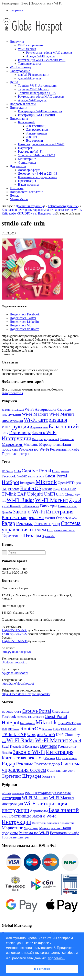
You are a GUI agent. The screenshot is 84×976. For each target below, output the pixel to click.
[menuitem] (46, 53)
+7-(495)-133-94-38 (15, 641)
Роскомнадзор (47, 523)
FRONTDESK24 (36, 477)
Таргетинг (11, 535)
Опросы (62, 518)
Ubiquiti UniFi (41, 494)
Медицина (31, 444)
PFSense (13, 489)
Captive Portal (36, 470)
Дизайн (7, 512)
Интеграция (59, 512)
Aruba (17, 471)
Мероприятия (50, 444)
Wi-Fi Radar (20, 500)
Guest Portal (56, 476)
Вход (24, 3)
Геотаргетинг (67, 506)
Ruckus (47, 489)
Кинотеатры (67, 439)
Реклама (24, 523)
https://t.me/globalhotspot (18, 683)
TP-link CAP (68, 489)
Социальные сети (61, 530)
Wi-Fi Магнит (35, 414)
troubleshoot (18, 410)
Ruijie (56, 489)
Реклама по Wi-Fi (34, 449)
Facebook (9, 476)
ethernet (65, 471)
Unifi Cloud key (68, 494)
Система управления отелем (41, 526)
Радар (8, 523)
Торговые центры (15, 454)
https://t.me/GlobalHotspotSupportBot (26, 694)
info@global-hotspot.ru (17, 651)
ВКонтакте (30, 506)
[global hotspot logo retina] (32, 34)
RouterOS (30, 488)
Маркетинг (12, 444)
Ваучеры (48, 505)
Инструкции (16, 438)
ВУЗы (5, 432)
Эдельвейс (48, 536)
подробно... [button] (56, 958)
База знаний (64, 426)
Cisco (56, 471)
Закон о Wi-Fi (44, 432)
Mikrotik (46, 482)
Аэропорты (39, 427)
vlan (4, 501)
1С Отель (7, 471)
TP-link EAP (14, 494)
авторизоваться (12, 393)
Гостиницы (20, 432)
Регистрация (10, 3)
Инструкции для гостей (45, 439)
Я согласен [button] (42, 968)
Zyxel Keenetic (11, 506)
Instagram (27, 483)
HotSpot (10, 482)
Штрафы (31, 535)
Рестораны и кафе (64, 449)
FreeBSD (22, 476)
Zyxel (75, 500)
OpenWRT (66, 483)
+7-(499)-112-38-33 (14, 630)
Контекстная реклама (23, 517)
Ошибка (73, 518)
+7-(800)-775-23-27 (15, 634)
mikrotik (6, 409)
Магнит (49, 518)
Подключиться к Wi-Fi (46, 3)
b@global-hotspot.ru (15, 673)
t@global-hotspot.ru (14, 662)
